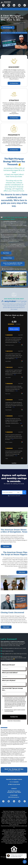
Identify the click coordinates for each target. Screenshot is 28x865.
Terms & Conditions (16, 720)
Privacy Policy (10, 720)
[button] (1, 9)
